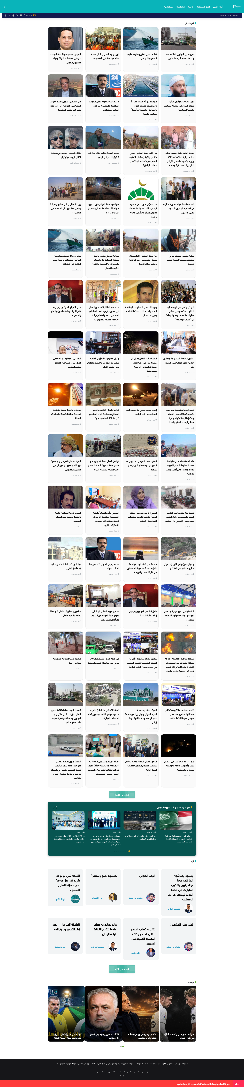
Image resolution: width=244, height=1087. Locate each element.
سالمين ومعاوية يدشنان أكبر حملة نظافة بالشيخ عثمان (65, 613)
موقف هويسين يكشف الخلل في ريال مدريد (179, 1035)
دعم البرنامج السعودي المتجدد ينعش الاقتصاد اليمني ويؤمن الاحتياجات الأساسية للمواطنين (178, 838)
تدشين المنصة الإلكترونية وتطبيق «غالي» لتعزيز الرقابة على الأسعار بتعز (178, 362)
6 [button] (118, 851)
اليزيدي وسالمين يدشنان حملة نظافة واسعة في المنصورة (105, 56)
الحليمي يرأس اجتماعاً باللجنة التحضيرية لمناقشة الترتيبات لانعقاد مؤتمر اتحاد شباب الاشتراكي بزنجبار (106, 518)
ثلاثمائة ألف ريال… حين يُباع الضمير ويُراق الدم (66, 926)
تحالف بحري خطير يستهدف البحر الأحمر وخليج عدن (142, 56)
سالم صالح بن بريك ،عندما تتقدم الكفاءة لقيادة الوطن (105, 928)
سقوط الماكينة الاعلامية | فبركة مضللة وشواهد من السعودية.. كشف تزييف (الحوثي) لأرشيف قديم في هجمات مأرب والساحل (179, 664)
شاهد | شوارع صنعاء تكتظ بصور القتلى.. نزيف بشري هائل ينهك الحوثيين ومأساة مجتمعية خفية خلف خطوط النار (66, 716)
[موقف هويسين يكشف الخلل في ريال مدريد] (178, 1014)
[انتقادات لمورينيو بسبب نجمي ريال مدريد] (103, 1014)
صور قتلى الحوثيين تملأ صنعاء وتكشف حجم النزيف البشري (180, 56)
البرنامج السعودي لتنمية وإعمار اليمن (173, 807)
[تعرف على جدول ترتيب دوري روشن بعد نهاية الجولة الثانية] (66, 1014)
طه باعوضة (60, 946)
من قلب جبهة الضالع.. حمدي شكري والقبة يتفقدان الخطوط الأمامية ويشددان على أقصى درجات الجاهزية (143, 158)
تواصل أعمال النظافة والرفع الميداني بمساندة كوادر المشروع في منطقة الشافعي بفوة (104, 413)
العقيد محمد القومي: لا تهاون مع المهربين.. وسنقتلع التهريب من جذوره (141, 465)
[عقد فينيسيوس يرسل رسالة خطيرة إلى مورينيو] (140, 1014)
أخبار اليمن (218, 6)
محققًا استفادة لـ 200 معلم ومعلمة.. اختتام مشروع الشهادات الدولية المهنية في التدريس (69, 838)
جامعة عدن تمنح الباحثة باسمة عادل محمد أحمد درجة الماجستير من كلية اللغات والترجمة (142, 568)
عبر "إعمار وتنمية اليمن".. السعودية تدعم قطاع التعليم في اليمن (140, 837)
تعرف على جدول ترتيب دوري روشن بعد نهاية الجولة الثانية (67, 1035)
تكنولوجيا (181, 6)
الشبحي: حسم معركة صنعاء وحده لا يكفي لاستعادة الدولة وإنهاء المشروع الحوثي (65, 58)
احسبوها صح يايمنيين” (104, 875)
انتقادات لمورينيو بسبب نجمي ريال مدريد (104, 1035)
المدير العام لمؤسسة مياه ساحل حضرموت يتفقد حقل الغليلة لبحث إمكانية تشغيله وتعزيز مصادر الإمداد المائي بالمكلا (179, 415)
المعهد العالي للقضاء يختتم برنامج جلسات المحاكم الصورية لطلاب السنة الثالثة (141, 765)
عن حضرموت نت (143, 1071)
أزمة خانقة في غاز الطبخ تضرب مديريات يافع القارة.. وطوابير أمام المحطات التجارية (103, 714)
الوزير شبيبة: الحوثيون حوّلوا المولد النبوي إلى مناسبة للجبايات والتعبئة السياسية (179, 105)
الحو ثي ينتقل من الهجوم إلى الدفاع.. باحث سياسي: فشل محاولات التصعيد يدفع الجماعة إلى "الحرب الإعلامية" (180, 313)
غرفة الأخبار (60, 899)
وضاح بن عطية (135, 897)
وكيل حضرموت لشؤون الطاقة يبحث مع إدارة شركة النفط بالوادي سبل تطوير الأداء (103, 362)
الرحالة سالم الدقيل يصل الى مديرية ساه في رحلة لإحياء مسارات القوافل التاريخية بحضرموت (144, 364)
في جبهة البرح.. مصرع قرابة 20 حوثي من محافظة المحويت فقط (103, 660)
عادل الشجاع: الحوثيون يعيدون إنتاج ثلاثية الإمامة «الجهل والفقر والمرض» (66, 311)
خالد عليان (135, 952)
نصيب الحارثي (173, 908)
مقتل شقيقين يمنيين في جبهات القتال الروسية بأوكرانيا (66, 154)
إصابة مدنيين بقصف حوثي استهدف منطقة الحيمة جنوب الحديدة (180, 259)
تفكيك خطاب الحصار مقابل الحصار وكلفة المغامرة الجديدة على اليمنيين (143, 936)
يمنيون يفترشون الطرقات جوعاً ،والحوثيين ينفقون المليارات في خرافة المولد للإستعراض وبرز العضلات (179, 886)
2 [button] (127, 851)
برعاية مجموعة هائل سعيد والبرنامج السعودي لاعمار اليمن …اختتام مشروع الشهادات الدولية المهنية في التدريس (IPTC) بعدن (105, 840)
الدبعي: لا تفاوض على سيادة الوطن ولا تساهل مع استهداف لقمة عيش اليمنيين (142, 516)
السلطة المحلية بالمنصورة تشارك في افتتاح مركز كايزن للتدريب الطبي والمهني (178, 208)
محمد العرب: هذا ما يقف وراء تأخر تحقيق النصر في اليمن (103, 154)
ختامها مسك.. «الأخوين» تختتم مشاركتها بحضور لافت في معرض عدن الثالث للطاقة (179, 714)
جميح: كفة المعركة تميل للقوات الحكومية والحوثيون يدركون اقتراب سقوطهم (104, 105)
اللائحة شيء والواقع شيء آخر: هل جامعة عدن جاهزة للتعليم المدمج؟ (68, 882)
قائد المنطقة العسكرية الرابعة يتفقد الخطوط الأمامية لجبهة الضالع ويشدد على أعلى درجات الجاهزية (180, 467)
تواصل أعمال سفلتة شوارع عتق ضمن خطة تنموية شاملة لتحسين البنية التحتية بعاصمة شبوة (103, 465)
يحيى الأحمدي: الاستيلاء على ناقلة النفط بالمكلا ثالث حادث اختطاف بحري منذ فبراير (141, 311)
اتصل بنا (97, 1071)
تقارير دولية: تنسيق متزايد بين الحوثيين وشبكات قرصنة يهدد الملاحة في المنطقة (67, 259)
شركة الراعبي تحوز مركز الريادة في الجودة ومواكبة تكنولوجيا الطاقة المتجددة (179, 615)
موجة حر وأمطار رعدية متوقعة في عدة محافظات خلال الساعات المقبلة (66, 413)
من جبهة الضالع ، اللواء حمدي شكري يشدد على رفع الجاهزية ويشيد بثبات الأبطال (143, 259)
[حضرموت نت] (237, 6)
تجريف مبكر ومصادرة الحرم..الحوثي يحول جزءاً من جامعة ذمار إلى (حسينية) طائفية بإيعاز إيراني (141, 716)
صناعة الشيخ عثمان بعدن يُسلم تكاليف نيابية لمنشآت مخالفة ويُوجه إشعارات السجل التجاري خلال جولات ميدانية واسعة (179, 158)
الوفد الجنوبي (147, 875)
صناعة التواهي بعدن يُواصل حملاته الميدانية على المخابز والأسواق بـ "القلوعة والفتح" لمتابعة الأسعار (105, 261)
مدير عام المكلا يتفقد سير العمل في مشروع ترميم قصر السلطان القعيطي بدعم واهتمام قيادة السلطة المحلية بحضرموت (104, 313)
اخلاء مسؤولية (117, 1071)
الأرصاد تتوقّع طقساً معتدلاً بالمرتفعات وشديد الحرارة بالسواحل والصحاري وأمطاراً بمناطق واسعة (144, 107)
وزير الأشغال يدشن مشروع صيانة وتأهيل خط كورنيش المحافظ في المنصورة (65, 208)
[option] (175, 827)
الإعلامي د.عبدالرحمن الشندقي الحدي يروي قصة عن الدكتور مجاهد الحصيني (67, 362)
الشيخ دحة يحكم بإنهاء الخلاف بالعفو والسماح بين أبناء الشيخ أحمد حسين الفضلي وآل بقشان (179, 516)
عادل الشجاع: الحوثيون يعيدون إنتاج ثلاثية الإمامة (143, 613)
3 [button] (125, 851)
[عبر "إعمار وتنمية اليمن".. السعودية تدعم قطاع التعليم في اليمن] (140, 820)
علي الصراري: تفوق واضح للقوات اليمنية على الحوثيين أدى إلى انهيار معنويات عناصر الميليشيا (65, 105)
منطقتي (169, 6)
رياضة (191, 6)
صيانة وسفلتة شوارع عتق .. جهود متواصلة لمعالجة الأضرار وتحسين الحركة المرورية (103, 208)
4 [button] (123, 851)
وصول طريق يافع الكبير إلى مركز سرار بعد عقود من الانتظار (179, 566)
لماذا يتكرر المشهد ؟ (181, 924)
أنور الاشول (97, 897)
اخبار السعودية (203, 6)
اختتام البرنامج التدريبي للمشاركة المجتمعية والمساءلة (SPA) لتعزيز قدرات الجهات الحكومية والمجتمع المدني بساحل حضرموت (103, 767)
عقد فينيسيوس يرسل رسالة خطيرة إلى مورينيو (142, 1035)
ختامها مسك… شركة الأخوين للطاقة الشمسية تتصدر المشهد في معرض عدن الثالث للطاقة (142, 662)
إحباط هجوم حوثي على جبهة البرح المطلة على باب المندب (141, 411)
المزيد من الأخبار (122, 795)
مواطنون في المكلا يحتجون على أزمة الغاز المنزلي (66, 566)
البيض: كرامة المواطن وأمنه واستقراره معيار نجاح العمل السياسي (68, 516)
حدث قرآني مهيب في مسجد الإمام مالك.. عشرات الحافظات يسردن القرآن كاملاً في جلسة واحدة (142, 210)
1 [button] (129, 851)
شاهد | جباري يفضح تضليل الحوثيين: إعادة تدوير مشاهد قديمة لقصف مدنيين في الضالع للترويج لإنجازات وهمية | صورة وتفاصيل (66, 769)
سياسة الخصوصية (130, 1071)
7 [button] (116, 851)
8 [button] (114, 851)
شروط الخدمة (106, 1071)
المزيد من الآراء (122, 969)
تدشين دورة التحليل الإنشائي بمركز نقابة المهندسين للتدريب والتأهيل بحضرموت (105, 615)
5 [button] (120, 851)
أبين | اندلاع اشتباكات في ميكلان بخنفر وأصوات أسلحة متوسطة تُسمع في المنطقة (179, 765)
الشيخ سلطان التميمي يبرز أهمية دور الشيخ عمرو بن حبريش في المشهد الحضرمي (66, 465)
